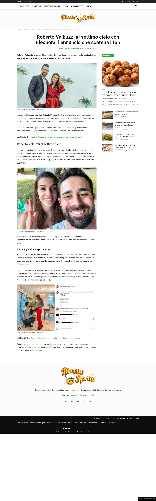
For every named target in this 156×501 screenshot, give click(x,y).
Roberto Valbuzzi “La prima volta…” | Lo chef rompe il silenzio (55, 338)
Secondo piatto (119, 149)
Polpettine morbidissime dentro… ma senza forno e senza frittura (119, 93)
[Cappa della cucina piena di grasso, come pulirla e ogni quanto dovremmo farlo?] (107, 126)
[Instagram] (126, 1)
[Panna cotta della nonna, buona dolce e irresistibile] (107, 115)
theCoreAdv (85, 432)
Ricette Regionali (52, 6)
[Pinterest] (129, 1)
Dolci (116, 116)
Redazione (115, 418)
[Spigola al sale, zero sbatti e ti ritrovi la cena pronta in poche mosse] (107, 148)
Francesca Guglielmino (69, 48)
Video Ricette (77, 6)
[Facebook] (122, 1)
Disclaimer (124, 418)
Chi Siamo (105, 418)
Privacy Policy (134, 418)
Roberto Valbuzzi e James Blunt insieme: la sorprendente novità (56, 137)
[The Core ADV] (67, 429)
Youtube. (39, 351)
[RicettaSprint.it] (78, 18)
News (88, 6)
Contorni (36, 6)
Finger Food (24, 6)
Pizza (65, 6)
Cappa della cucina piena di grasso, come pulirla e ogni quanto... (125, 125)
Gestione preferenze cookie (147, 499)
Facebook (26, 347)
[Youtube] (137, 1)
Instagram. (36, 347)
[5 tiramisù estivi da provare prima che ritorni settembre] (107, 137)
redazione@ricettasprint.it (83, 395)
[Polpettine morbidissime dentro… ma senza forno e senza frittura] (120, 73)
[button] (136, 6)
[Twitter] (133, 1)
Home (19, 30)
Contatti (97, 418)
